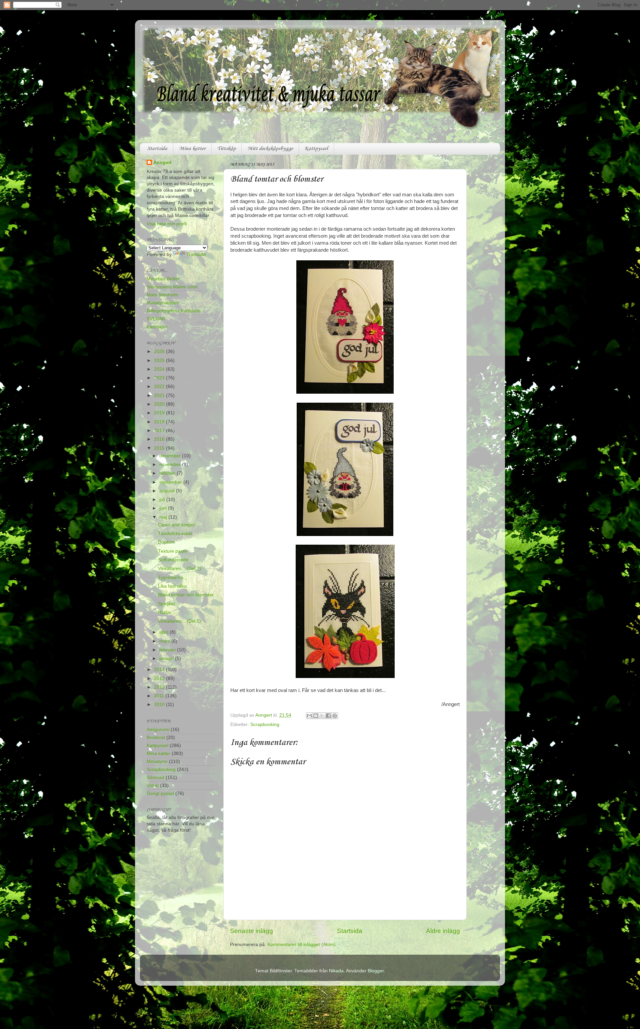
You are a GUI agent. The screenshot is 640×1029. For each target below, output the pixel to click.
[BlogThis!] (315, 715)
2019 (160, 412)
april (164, 632)
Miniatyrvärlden (163, 302)
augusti (167, 490)
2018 (160, 421)
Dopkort (166, 542)
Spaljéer (166, 603)
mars (165, 641)
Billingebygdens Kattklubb (174, 310)
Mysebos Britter (163, 278)
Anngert (162, 162)
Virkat (153, 785)
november (170, 464)
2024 (160, 369)
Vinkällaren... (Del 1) (179, 621)
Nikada (336, 970)
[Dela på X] (322, 715)
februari (168, 649)
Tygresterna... (172, 577)
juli (162, 499)
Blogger (376, 970)
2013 (160, 678)
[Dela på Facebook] (328, 715)
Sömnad (155, 777)
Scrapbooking (264, 724)
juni (163, 508)
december (170, 455)
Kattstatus (157, 326)
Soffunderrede (173, 559)
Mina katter (192, 149)
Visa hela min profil (167, 223)
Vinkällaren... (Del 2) (179, 568)
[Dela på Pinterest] (334, 715)
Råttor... (166, 612)
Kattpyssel (316, 149)
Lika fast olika (172, 586)
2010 (160, 704)
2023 (160, 377)
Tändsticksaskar (175, 533)
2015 (160, 448)
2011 (159, 695)
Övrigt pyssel (160, 793)
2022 (160, 386)
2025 (160, 360)
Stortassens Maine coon (172, 286)
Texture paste (172, 551)
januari (167, 658)
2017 (160, 430)
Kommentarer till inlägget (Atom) (301, 944)
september (171, 482)
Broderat (156, 737)
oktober (168, 473)
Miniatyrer (157, 761)
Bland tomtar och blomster (186, 594)
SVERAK (156, 318)
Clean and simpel (176, 524)
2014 (160, 669)
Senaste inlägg (251, 930)
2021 (160, 395)
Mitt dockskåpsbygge (270, 149)
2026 (160, 351)
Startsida (157, 149)
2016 (160, 439)
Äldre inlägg (443, 930)
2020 (160, 404)
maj (163, 517)
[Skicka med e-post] (309, 715)
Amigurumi (158, 729)
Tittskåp (226, 149)
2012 (160, 687)
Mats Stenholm (162, 294)
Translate (196, 254)
